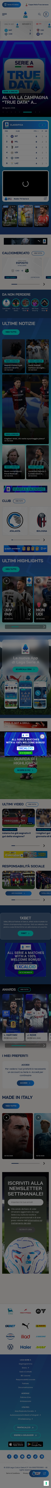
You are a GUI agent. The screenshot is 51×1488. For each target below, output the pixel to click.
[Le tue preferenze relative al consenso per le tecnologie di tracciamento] (46, 1483)
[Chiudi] (42, 736)
